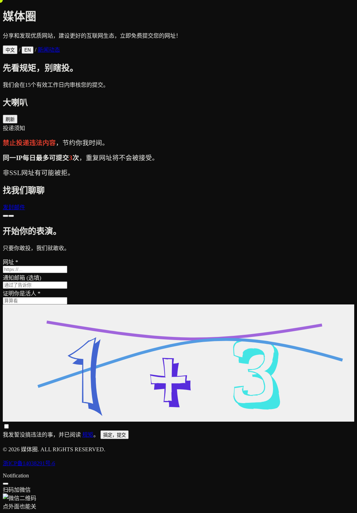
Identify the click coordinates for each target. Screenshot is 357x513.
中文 (10, 50)
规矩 (87, 435)
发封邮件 (14, 207)
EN (27, 50)
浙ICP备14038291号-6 (29, 463)
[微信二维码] (11, 216)
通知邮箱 (22, 278)
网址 (10, 262)
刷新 (10, 119)
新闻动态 (49, 50)
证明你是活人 (21, 293)
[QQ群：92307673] (5, 216)
